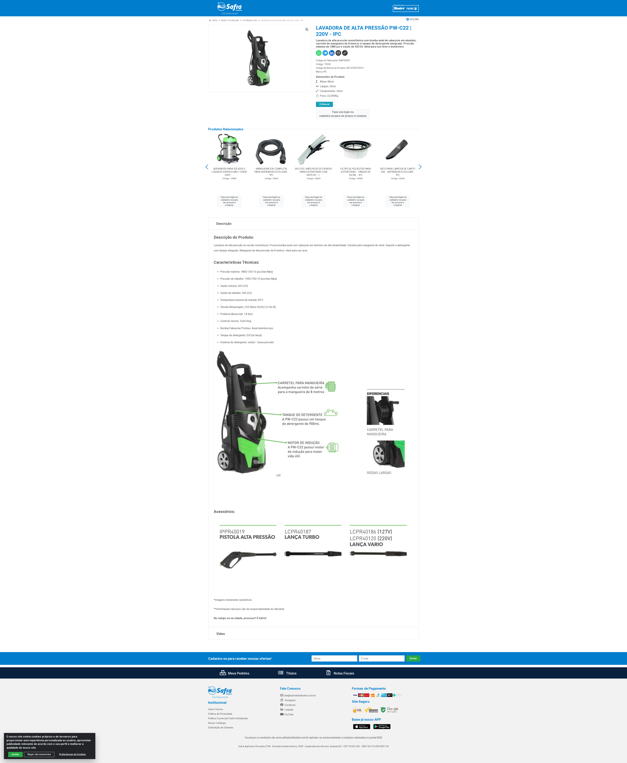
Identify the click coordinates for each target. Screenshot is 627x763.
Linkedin (288, 709)
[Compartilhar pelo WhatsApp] (319, 53)
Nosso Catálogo (217, 723)
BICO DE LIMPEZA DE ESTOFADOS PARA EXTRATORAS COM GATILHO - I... (313, 171)
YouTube (289, 714)
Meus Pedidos (238, 673)
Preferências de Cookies (72, 754)
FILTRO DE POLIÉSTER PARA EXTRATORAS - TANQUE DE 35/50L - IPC (355, 171)
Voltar (414, 19)
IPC (325, 71)
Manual (325, 104)
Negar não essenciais (39, 754)
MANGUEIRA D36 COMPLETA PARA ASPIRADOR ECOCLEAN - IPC (271, 171)
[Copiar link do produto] (345, 53)
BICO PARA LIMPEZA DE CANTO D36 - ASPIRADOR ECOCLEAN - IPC (397, 171)
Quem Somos (215, 709)
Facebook (289, 705)
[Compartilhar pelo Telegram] (325, 53)
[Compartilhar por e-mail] (338, 53)
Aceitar (15, 754)
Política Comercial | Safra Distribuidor (228, 718)
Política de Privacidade (220, 713)
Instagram (290, 700)
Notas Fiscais (343, 673)
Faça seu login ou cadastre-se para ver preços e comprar (343, 113)
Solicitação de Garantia (220, 727)
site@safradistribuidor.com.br (300, 695)
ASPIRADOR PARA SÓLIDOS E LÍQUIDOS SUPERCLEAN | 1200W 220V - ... (229, 171)
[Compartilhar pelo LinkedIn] (332, 53)
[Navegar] (207, 167)
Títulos (291, 673)
